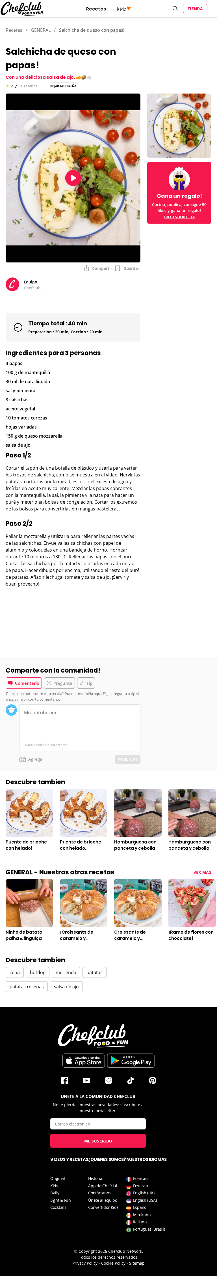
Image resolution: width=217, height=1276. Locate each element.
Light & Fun (60, 1200)
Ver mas (202, 872)
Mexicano (142, 1214)
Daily (54, 1193)
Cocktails (58, 1207)
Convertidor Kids (103, 1207)
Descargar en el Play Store (131, 1061)
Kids (54, 1185)
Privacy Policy (84, 1263)
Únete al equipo (102, 1200)
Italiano (140, 1221)
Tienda (195, 8)
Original (57, 1178)
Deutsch (140, 1185)
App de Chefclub (103, 1185)
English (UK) (144, 1193)
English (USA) (145, 1200)
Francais (140, 1178)
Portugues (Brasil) (149, 1229)
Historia (95, 1178)
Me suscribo (98, 1141)
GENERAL (41, 30)
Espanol (140, 1207)
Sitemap (137, 1263)
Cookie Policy (113, 1263)
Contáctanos (99, 1193)
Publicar (128, 759)
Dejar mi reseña (63, 86)
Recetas (96, 9)
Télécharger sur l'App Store (83, 1061)
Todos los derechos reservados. (108, 1257)
